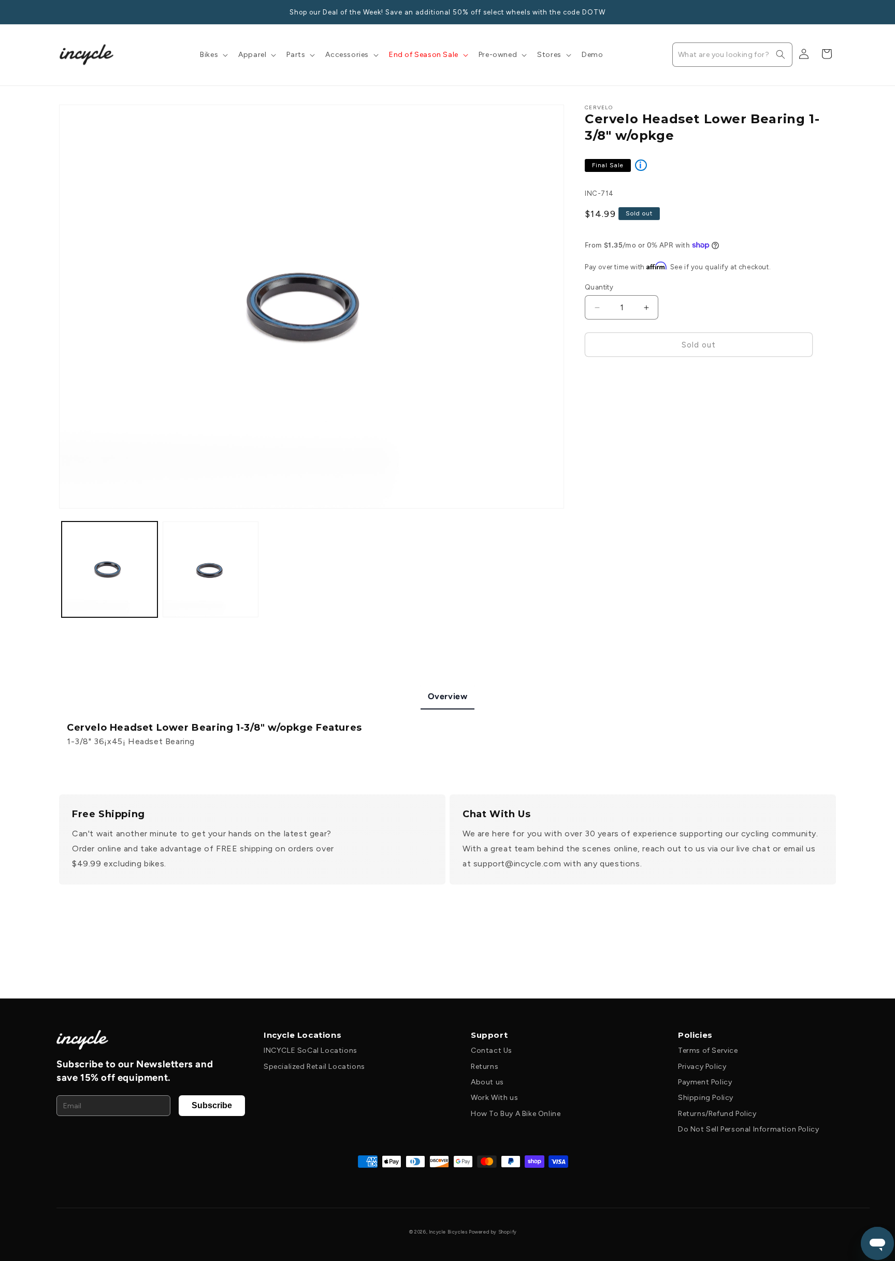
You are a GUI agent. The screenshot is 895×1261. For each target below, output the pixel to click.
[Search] (780, 54)
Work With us (494, 1097)
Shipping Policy (705, 1097)
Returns (484, 1066)
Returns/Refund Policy (717, 1113)
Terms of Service (708, 1050)
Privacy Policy (702, 1066)
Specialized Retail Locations (314, 1066)
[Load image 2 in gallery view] (210, 569)
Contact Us (491, 1050)
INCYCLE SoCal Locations (310, 1050)
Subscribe (212, 1105)
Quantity (599, 287)
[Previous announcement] (62, 12)
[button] (213, 55)
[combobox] (732, 54)
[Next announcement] (832, 12)
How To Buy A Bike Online (515, 1113)
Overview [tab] (448, 696)
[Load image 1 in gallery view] (109, 569)
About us (487, 1082)
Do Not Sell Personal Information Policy (748, 1129)
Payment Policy (705, 1082)
